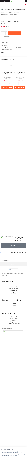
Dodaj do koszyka (14, 33)
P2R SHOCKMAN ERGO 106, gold (19, 73)
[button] (7, 87)
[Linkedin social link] (11, 52)
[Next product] (6, 18)
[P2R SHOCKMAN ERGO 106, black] (7, 66)
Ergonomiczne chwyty (6, 14)
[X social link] (7, 52)
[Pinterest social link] (9, 52)
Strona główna (4, 13)
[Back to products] (4, 18)
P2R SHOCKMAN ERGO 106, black (7, 73)
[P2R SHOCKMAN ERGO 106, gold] (20, 66)
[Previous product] (2, 18)
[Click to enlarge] (4, 7)
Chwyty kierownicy (14, 13)
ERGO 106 (16, 14)
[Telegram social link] (13, 52)
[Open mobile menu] (1, 4)
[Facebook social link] (5, 52)
